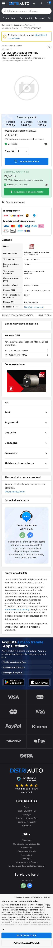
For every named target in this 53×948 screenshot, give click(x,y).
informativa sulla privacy (17, 609)
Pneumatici (26, 18)
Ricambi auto (10, 18)
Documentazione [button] (15, 491)
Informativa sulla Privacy (27, 862)
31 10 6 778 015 (16, 350)
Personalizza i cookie (26, 943)
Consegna (26, 814)
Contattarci (26, 847)
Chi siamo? (27, 840)
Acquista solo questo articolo (28, 192)
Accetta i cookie (26, 935)
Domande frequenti (26, 822)
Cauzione (26, 825)
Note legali (26, 858)
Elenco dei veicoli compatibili (18, 315)
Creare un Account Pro (26, 818)
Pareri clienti (26, 855)
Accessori (40, 18)
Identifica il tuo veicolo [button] (33, 307)
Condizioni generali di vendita (26, 844)
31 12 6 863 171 (16, 354)
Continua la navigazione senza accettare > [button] (32, 897)
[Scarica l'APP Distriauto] (14, 682)
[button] (34, 3)
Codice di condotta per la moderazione (26, 866)
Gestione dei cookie (27, 851)
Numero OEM (44, 315)
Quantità (9, 151)
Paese (26, 807)
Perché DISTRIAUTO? (26, 811)
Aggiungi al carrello (29, 161)
